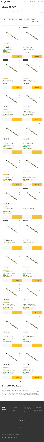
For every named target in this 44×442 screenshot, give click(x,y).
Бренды (4, 409)
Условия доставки (37, 408)
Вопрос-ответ (37, 412)
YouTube (23, 427)
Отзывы (13, 410)
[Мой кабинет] (30, 1)
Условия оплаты (37, 407)
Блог (3, 411)
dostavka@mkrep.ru (23, 420)
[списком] (40, 16)
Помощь (36, 405)
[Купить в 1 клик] (20, 32)
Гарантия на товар (38, 410)
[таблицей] (42, 16)
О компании (14, 407)
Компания (15, 405)
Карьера (14, 412)
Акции (3, 407)
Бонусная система (27, 411)
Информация (27, 405)
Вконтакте (20, 427)
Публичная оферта (27, 410)
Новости (14, 408)
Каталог (4, 405)
